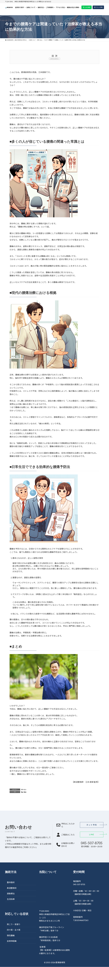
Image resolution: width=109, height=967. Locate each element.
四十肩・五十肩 (13, 930)
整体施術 (11, 882)
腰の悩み (23, 789)
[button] (86, 7)
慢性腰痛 (11, 935)
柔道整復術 (11, 888)
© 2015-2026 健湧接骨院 (54, 962)
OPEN (56, 59)
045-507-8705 (92, 843)
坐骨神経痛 (11, 941)
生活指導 (11, 899)
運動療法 (11, 893)
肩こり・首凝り (13, 924)
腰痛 (24, 792)
